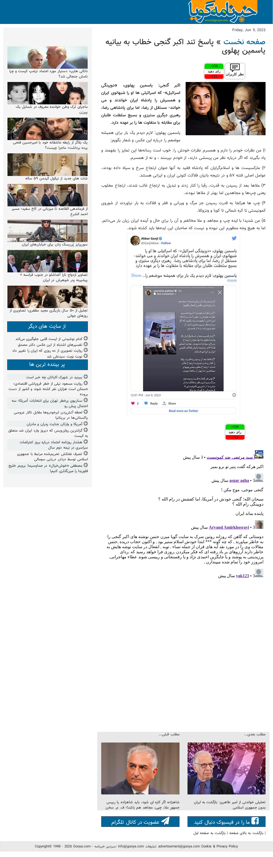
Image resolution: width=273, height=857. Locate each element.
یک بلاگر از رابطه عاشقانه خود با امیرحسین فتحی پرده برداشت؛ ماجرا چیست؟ (50, 145)
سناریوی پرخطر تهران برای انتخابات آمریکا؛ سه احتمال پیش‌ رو (50, 403)
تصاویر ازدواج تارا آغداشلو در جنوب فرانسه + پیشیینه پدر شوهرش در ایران (54, 277)
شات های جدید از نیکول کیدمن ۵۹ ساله (56, 179)
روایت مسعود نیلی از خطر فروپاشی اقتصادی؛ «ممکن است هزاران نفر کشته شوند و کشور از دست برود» (48, 389)
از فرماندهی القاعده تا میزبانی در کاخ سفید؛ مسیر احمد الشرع (50, 211)
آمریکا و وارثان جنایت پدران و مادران (54, 424)
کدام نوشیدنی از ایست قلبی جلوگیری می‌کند (48, 339)
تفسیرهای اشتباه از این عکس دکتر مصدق (50, 345)
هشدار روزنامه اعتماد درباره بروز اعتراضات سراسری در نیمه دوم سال (54, 445)
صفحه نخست (244, 42)
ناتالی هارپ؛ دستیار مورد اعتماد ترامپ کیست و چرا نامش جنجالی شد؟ (48, 74)
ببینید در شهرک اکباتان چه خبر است (54, 377)
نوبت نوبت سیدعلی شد (64, 357)
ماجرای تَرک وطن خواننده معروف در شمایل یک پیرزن (52, 109)
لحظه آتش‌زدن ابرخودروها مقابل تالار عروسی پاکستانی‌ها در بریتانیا (51, 415)
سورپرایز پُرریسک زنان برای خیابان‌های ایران (55, 245)
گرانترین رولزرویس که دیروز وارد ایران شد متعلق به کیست (48, 433)
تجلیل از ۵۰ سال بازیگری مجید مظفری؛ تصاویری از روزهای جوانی (49, 313)
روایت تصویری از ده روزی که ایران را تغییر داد (47, 351)
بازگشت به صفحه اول (209, 833)
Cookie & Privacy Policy (219, 846)
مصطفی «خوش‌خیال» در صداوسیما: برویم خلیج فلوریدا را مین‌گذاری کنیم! (48, 468)
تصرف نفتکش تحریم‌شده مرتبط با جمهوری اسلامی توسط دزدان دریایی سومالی (52, 456)
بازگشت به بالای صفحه (246, 833)
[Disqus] (183, 514)
